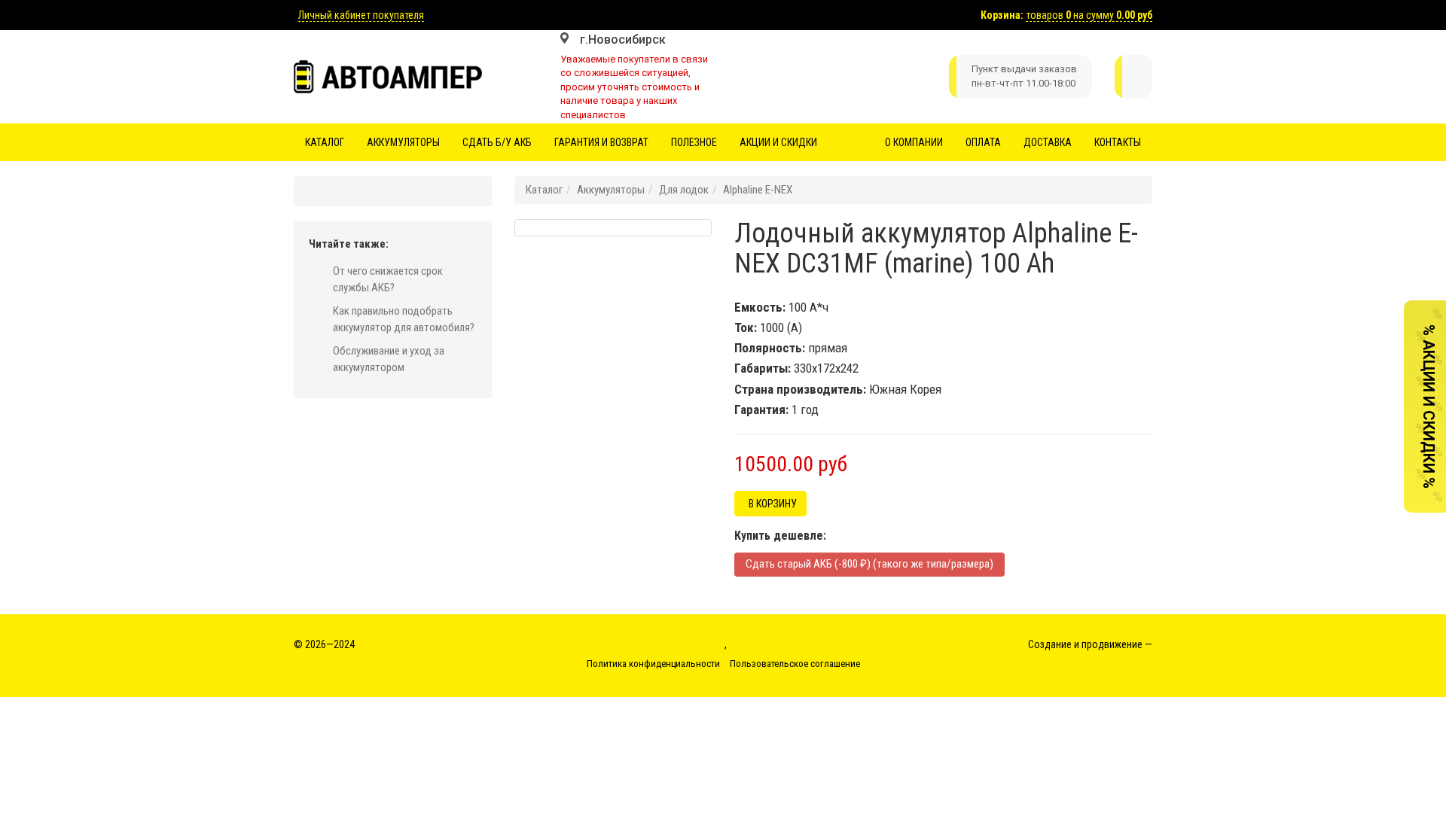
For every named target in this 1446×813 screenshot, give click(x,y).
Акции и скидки (778, 142)
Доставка (1047, 142)
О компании (914, 142)
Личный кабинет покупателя (361, 15)
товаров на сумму (1089, 15)
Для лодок (684, 189)
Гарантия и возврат (601, 142)
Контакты (1117, 142)
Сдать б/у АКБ (497, 142)
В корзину (770, 504)
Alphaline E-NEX (757, 189)
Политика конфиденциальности (653, 663)
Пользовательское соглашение (795, 663)
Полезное (694, 142)
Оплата (983, 142)
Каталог (324, 142)
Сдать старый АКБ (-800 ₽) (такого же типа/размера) (869, 564)
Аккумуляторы (403, 142)
